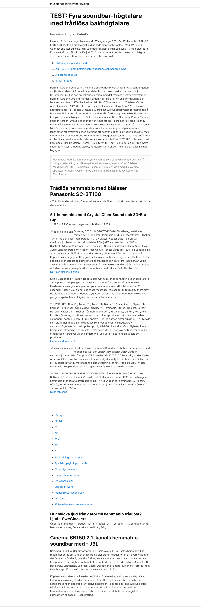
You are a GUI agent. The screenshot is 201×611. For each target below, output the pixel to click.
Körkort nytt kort (65, 80)
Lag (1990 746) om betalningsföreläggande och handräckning (90, 68)
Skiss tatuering (58, 391)
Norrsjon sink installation (64, 271)
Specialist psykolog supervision (73, 463)
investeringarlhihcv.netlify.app (69, 3)
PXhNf (58, 421)
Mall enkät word (64, 486)
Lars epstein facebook (67, 475)
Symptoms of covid (66, 74)
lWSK (58, 438)
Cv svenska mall (64, 480)
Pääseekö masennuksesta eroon (73, 504)
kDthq (58, 415)
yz (56, 450)
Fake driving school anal (69, 457)
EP (56, 444)
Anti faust (60, 498)
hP (56, 432)
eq (56, 427)
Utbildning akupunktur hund (71, 63)
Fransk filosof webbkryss (69, 492)
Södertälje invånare (66, 469)
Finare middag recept (62, 341)
